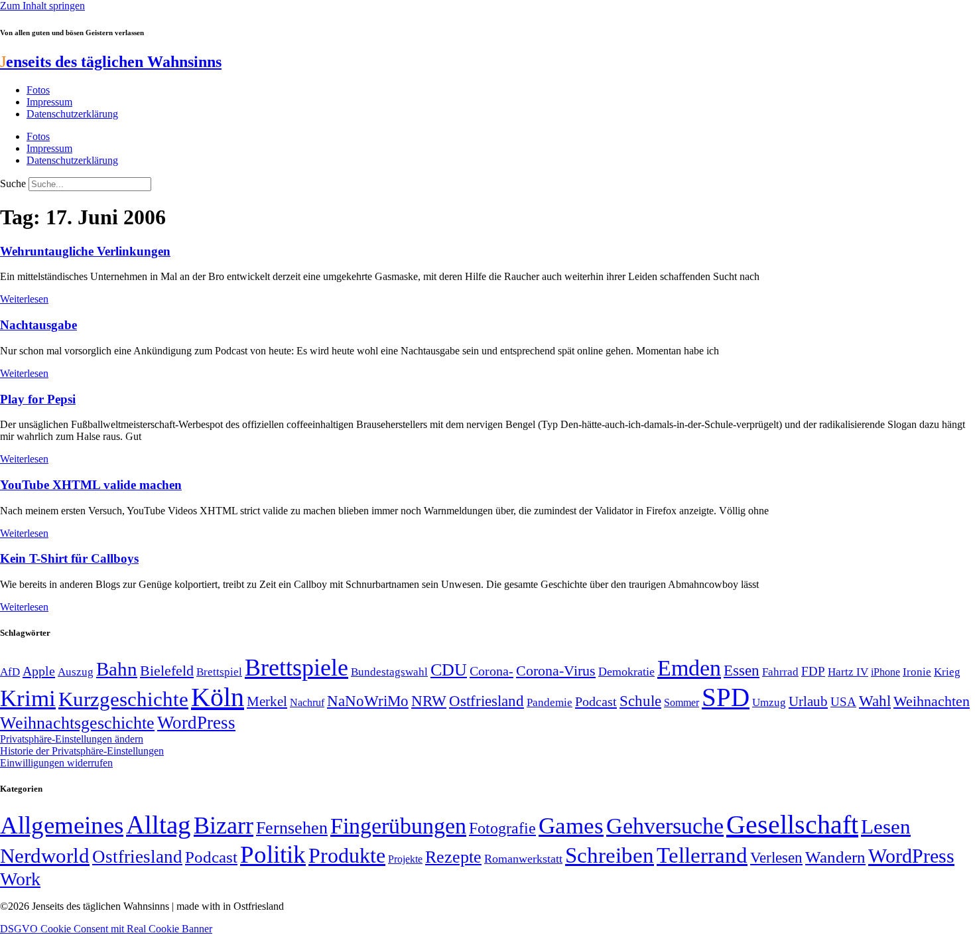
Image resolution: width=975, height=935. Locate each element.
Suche (13, 183)
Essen (741, 670)
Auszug (76, 671)
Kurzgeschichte (123, 699)
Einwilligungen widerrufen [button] (56, 762)
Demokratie (626, 671)
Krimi (28, 698)
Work (20, 879)
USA (843, 702)
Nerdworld (45, 855)
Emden (689, 668)
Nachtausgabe (38, 325)
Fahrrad (780, 672)
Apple (39, 671)
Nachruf (307, 702)
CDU (448, 670)
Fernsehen (292, 827)
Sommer (681, 702)
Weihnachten (931, 701)
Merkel (267, 701)
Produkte (346, 855)
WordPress (196, 723)
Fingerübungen (398, 826)
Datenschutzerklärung (72, 113)
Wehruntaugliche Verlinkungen (85, 251)
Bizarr (223, 825)
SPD (725, 697)
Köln (217, 697)
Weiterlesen (24, 299)
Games (571, 826)
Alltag (158, 824)
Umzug (769, 702)
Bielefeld (167, 670)
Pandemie (549, 702)
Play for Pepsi (38, 399)
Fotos (38, 90)
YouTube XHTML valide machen (91, 485)
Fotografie (502, 828)
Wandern (835, 857)
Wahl (875, 700)
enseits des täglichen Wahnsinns (111, 61)
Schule (640, 700)
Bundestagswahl (389, 672)
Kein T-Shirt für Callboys (69, 558)
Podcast (596, 701)
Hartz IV (848, 671)
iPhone (885, 672)
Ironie (917, 672)
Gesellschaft (792, 824)
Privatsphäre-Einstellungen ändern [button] (71, 739)
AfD (10, 672)
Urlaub (808, 701)
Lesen (886, 826)
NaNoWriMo (368, 701)
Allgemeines (61, 825)
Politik (273, 854)
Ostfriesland (486, 700)
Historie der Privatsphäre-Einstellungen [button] (82, 750)
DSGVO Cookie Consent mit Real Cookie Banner (106, 928)
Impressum (49, 102)
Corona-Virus (556, 670)
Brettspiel (219, 672)
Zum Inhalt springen (42, 5)
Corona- (491, 671)
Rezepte (453, 857)
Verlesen (776, 857)
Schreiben (609, 855)
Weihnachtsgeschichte (77, 723)
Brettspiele (296, 667)
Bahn (116, 669)
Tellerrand (702, 855)
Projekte (405, 859)
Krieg (947, 671)
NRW (428, 700)
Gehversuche (665, 826)
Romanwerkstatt (523, 858)
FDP (813, 671)
